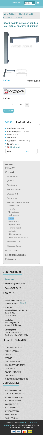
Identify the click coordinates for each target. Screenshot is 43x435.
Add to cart (8, 111)
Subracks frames (12, 176)
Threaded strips (13, 212)
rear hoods (12, 231)
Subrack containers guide (15, 397)
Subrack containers (14, 246)
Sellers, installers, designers (16, 379)
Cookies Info (9, 375)
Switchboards (13, 250)
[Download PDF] (14, 91)
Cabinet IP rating (11, 404)
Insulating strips (13, 215)
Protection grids (13, 206)
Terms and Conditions (13, 348)
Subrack (12, 14)
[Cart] (37, 3)
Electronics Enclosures (16, 255)
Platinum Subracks (14, 189)
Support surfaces (14, 225)
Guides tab (12, 209)
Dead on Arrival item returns (16, 365)
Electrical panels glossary (15, 394)
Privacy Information (13, 372)
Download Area (11, 415)
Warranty (8, 358)
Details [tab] (9, 122)
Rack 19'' (11, 168)
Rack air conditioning (13, 401)
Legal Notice (10, 368)
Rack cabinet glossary (13, 390)
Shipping (8, 355)
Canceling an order (12, 361)
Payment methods (12, 351)
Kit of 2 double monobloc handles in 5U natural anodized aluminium (20, 24)
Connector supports (14, 228)
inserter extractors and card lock (19, 237)
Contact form (9, 279)
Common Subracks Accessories (18, 203)
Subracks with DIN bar (14, 242)
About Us (23, 303)
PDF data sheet (14, 147)
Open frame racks (12, 411)
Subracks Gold (13, 194)
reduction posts (13, 221)
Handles (19, 17)
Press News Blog (11, 418)
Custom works (13, 259)
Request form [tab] (23, 122)
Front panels (12, 185)
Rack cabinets (10, 408)
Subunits (11, 181)
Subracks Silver (13, 198)
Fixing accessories (14, 234)
